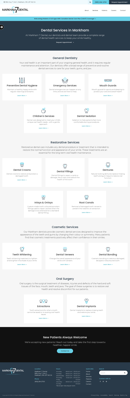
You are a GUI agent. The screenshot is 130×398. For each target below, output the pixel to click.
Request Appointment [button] (119, 2)
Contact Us (65, 351)
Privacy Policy (95, 395)
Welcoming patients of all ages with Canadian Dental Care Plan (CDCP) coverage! (64, 19)
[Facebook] (100, 381)
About (88, 374)
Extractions (43, 306)
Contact (123, 10)
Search (111, 395)
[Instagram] (103, 381)
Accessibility (104, 395)
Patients (104, 10)
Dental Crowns (22, 169)
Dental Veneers (65, 254)
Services (88, 376)
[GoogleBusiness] (106, 381)
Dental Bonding (108, 254)
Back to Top (123, 395)
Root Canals (86, 202)
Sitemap (116, 395)
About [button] (87, 10)
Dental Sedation (86, 116)
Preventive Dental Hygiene (22, 85)
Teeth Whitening (22, 254)
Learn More (21, 96)
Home (88, 371)
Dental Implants (86, 306)
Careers (113, 10)
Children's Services (43, 116)
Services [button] (95, 10)
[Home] (15, 10)
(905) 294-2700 (40, 381)
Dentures (108, 169)
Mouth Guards (108, 85)
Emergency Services (65, 85)
